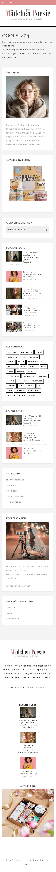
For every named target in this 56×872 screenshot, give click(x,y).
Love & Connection (15, 496)
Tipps (10, 390)
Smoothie (30, 385)
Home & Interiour (14, 502)
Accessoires (12, 352)
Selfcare (11, 385)
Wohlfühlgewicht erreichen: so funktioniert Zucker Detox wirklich (31, 309)
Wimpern (11, 395)
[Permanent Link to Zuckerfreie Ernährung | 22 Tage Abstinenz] (14, 281)
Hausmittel (13, 366)
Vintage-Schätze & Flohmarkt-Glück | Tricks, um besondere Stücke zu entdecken (32, 292)
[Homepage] (12, 2)
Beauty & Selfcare (15, 480)
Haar (43, 362)
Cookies (9, 613)
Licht (43, 366)
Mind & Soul (11, 491)
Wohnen (22, 395)
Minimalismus (13, 376)
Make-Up (20, 371)
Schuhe (11, 381)
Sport (40, 385)
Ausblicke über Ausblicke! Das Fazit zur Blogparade (32, 325)
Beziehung (12, 357)
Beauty (39, 352)
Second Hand (23, 381)
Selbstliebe (37, 381)
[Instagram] (8, 2)
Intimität (34, 366)
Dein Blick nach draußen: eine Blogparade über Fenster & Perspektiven (30, 257)
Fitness (21, 362)
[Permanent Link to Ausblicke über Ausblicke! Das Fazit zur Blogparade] (14, 331)
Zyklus (32, 395)
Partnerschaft (29, 376)
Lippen (10, 371)
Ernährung (33, 357)
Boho (22, 357)
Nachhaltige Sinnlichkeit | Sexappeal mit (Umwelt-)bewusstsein (33, 436)
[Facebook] (4, 2)
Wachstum (20, 390)
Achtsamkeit (26, 352)
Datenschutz (12, 619)
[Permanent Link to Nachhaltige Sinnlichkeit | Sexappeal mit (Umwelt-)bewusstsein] (14, 441)
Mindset (31, 371)
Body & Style (12, 485)
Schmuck (43, 376)
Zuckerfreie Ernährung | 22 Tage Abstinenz (32, 274)
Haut (23, 366)
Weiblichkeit (33, 390)
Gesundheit (33, 362)
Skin (20, 385)
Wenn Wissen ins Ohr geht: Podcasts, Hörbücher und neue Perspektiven (32, 419)
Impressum (11, 608)
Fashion (11, 362)
